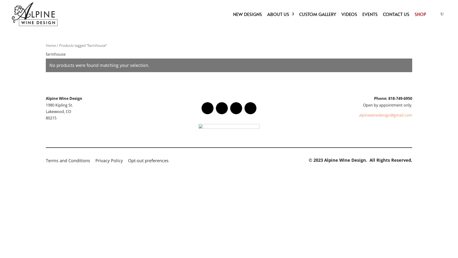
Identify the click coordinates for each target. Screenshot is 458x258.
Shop (420, 14)
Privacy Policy (109, 161)
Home (51, 45)
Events (370, 14)
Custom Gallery (317, 14)
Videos (349, 14)
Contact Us (396, 14)
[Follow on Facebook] (207, 108)
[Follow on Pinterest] (250, 108)
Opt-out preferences (148, 161)
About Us (278, 14)
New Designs (247, 14)
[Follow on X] (222, 108)
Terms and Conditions (68, 161)
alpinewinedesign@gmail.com (385, 115)
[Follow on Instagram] (236, 108)
